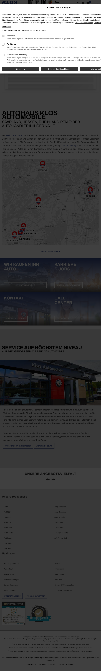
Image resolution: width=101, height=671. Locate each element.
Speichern (20, 69)
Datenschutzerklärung (84, 23)
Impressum (6, 27)
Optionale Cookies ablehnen (59, 69)
